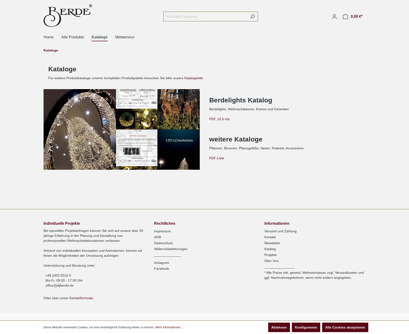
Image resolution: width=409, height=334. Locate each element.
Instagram (161, 263)
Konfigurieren (306, 327)
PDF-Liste (217, 158)
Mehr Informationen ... (169, 327)
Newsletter (272, 243)
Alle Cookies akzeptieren (345, 327)
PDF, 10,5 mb (220, 119)
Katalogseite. (194, 78)
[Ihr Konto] (334, 16)
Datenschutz (163, 243)
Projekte (270, 255)
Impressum (162, 231)
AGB (157, 237)
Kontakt (270, 237)
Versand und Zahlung (280, 231)
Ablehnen (279, 327)
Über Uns (271, 261)
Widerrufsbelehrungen (170, 249)
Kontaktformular (81, 298)
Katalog (270, 249)
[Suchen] (252, 16)
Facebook (161, 268)
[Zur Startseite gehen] (68, 15)
